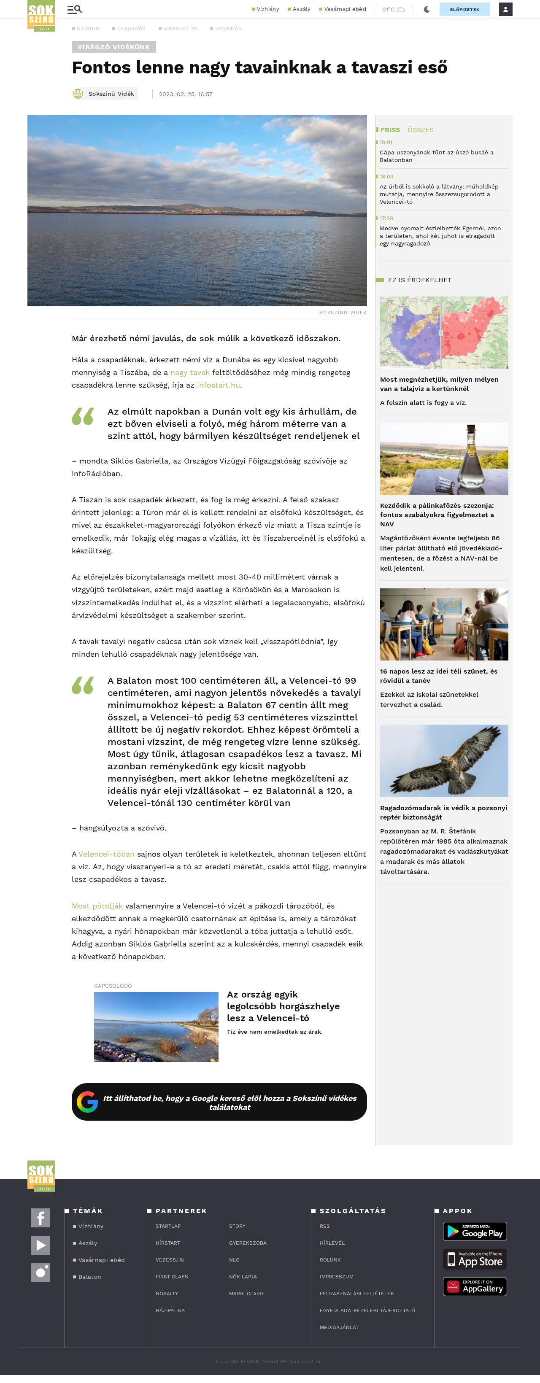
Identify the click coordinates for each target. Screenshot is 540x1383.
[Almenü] (74, 9)
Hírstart (168, 1243)
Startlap (168, 1226)
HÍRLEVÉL (332, 1243)
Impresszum (337, 1277)
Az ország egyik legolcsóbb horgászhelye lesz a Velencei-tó (283, 1006)
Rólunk (330, 1260)
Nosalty (167, 1294)
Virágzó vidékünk (114, 47)
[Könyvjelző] (36, 389)
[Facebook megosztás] (36, 341)
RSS (325, 1226)
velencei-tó (180, 28)
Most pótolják (97, 905)
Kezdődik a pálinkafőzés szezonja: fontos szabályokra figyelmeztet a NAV (437, 514)
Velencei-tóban (106, 853)
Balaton (89, 1276)
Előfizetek (465, 9)
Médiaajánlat (339, 1327)
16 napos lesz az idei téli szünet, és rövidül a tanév (439, 676)
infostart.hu (218, 384)
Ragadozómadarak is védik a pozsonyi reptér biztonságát (444, 812)
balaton (88, 28)
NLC (234, 1260)
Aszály (302, 9)
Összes (421, 130)
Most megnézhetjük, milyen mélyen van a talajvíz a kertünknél (439, 384)
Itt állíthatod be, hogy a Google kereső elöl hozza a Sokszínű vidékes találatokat (229, 1102)
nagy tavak (190, 372)
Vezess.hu (170, 1260)
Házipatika (170, 1310)
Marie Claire (247, 1294)
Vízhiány (268, 9)
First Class (172, 1277)
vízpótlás (228, 28)
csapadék (131, 28)
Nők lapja (243, 1277)
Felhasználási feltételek (357, 1294)
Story (237, 1226)
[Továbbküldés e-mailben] (36, 364)
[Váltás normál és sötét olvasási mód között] (427, 9)
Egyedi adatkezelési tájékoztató (367, 1310)
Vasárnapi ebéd (345, 9)
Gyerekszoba (248, 1243)
